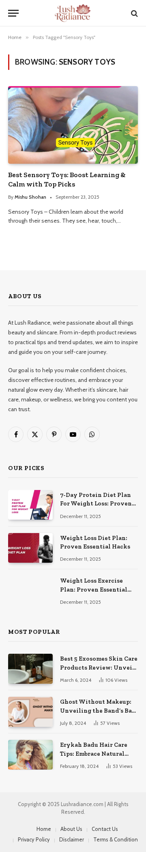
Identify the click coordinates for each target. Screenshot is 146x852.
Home (43, 829)
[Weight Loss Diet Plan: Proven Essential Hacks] (30, 548)
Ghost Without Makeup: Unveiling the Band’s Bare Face (99, 710)
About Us (71, 829)
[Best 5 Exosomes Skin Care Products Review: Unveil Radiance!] (30, 668)
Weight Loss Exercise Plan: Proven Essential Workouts (93, 589)
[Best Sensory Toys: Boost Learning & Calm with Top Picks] (73, 124)
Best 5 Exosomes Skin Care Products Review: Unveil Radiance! (98, 667)
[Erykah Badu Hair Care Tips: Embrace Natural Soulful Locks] (30, 755)
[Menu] (13, 13)
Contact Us (105, 829)
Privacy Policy (34, 839)
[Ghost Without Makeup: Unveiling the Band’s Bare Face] (30, 711)
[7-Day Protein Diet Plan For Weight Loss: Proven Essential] (30, 505)
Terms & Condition (115, 839)
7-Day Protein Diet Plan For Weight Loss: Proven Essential (96, 503)
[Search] (133, 13)
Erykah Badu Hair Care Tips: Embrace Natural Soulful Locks (93, 753)
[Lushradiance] (73, 13)
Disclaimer (71, 839)
